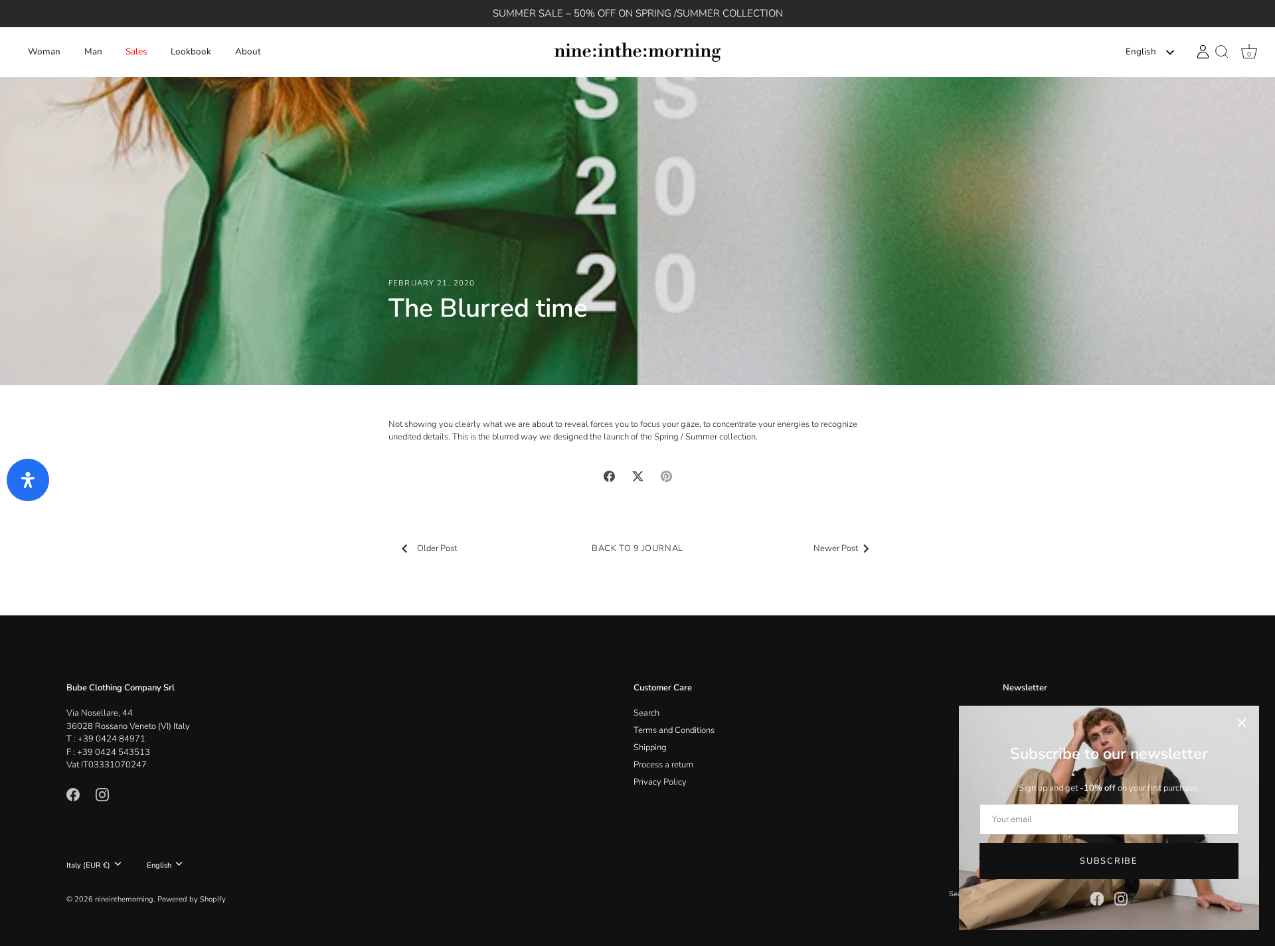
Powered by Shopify (191, 899)
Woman (44, 51)
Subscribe (1109, 861)
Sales (136, 51)
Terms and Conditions (674, 730)
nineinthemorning (124, 899)
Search (646, 713)
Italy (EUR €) (88, 865)
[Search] (1221, 52)
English (1141, 52)
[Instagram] (1121, 898)
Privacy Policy (660, 782)
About (248, 51)
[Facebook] (1097, 898)
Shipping (650, 747)
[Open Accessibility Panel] (28, 480)
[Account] (1203, 52)
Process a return (663, 765)
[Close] (1241, 723)
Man (93, 51)
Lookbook (191, 51)
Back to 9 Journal (637, 548)
